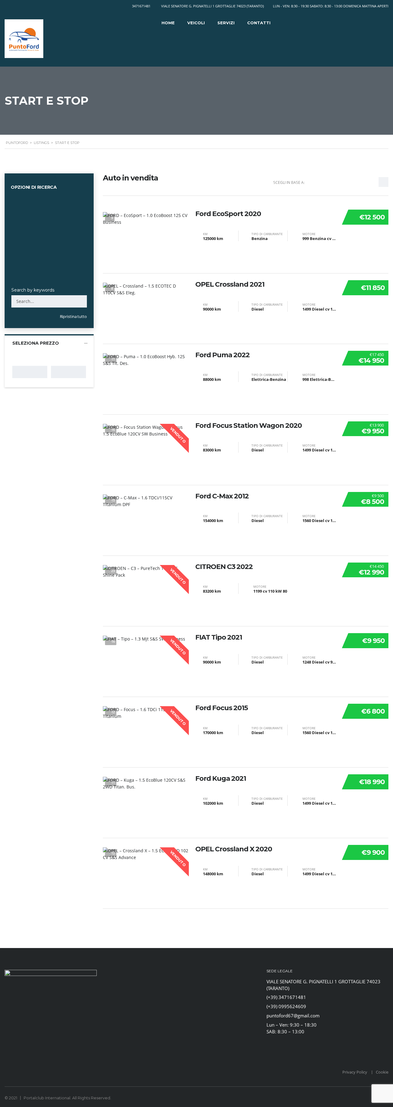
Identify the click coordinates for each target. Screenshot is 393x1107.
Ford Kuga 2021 (220, 778)
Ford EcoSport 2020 (228, 214)
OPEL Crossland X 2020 (233, 849)
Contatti (258, 22)
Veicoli (196, 22)
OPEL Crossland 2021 (229, 284)
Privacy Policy (354, 1072)
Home (168, 22)
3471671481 (141, 6)
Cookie (382, 1072)
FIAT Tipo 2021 (218, 637)
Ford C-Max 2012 (222, 496)
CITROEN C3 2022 (224, 567)
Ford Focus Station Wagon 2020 (248, 425)
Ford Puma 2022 (222, 355)
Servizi (226, 22)
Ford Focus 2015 (221, 708)
